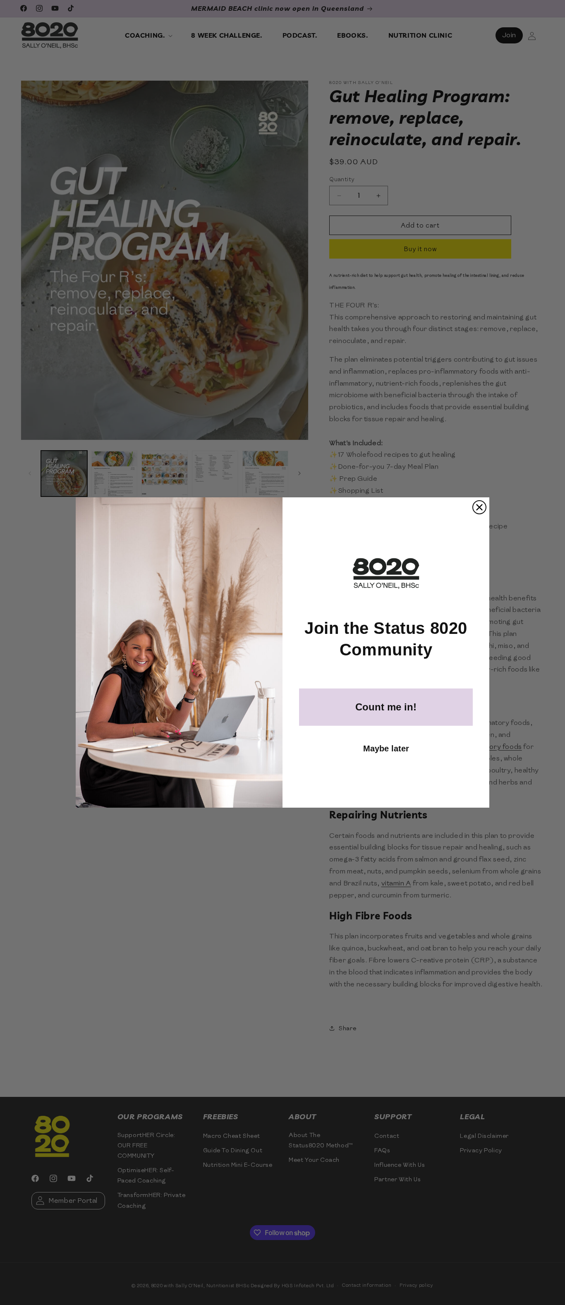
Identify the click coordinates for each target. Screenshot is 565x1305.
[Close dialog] (479, 507)
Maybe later (386, 748)
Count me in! (386, 706)
